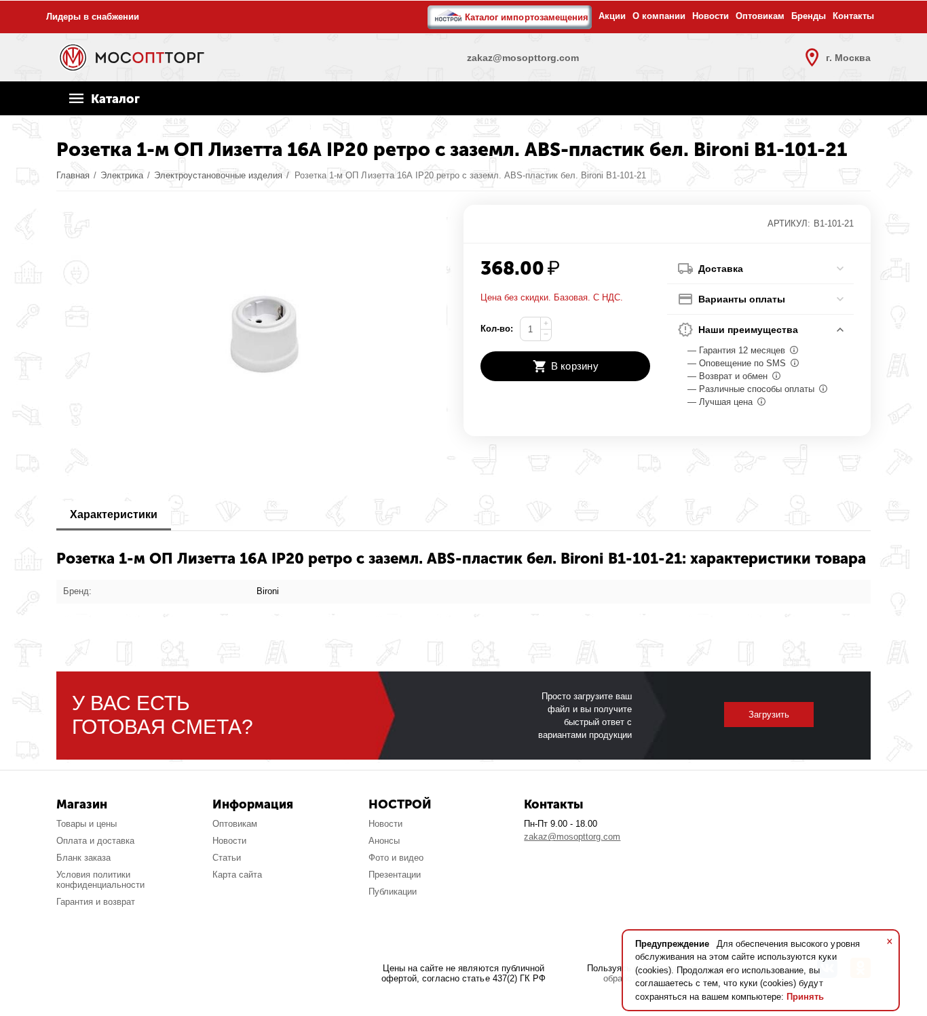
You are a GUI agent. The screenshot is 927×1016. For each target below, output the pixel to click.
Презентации (394, 875)
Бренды (808, 16)
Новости (710, 16)
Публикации (392, 891)
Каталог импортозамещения (526, 17)
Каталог (115, 99)
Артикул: (789, 223)
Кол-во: (496, 329)
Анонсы (384, 841)
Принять (805, 997)
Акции (612, 16)
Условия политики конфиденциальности (100, 880)
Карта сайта (237, 875)
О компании (658, 16)
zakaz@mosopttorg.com (572, 837)
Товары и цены (86, 824)
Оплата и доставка (95, 841)
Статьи (226, 858)
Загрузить (769, 714)
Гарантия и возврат (95, 902)
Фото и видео (395, 858)
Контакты (853, 16)
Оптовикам (760, 16)
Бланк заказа (83, 858)
